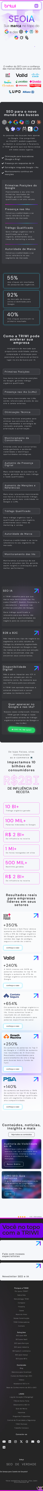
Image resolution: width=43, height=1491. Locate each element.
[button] (36, 6)
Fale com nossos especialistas (13, 1255)
